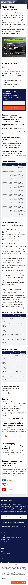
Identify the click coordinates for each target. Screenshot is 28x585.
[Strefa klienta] (21, 2)
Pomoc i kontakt (5, 553)
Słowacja (12, 526)
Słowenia (17, 526)
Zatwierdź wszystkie (18, 582)
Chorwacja (10, 485)
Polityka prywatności (11, 579)
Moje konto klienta (6, 555)
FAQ (2, 551)
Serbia (9, 480)
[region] (14, 584)
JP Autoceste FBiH (18, 308)
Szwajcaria (4, 528)
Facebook (10, 436)
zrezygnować (22, 575)
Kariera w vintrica (5, 539)
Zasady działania (5, 535)
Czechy (23, 526)
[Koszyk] (25, 2)
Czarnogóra (10, 489)
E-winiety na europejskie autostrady (13, 522)
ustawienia (4, 578)
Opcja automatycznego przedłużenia (11, 543)
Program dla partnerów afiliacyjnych (11, 537)
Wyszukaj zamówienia (7, 558)
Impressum (4, 579)
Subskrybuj (14, 108)
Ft (8, 517)
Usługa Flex (4, 541)
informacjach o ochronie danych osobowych (16, 574)
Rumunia (9, 528)
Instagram (20, 436)
